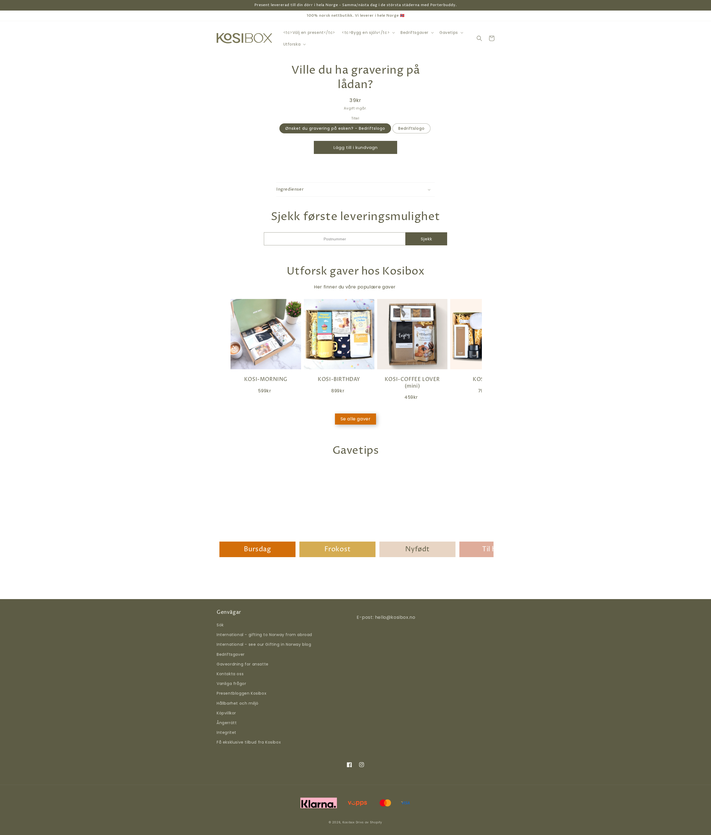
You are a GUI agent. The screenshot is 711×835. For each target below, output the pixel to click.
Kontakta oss (230, 674)
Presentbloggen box (241, 693)
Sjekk (426, 239)
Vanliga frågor (231, 683)
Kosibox (348, 822)
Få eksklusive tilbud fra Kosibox (249, 742)
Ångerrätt (227, 723)
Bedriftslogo (411, 128)
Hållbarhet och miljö (238, 703)
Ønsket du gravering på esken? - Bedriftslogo (335, 128)
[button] (368, 32)
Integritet (226, 732)
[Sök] (479, 38)
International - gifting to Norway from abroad (264, 634)
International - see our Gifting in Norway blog (264, 644)
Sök (220, 625)
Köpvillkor (226, 713)
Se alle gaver (356, 419)
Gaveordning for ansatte (243, 664)
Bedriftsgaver (231, 654)
